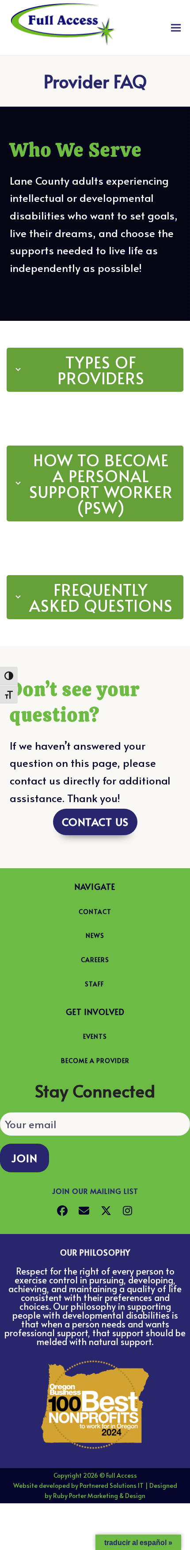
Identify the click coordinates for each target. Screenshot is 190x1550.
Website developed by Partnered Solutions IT (78, 1485)
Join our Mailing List (95, 1191)
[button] (176, 27)
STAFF (94, 984)
